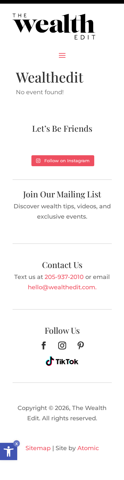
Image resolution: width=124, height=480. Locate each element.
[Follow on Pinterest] (81, 346)
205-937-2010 (64, 277)
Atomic (88, 448)
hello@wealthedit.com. (62, 287)
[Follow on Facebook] (44, 346)
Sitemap (38, 448)
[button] (8, 451)
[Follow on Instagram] (62, 346)
